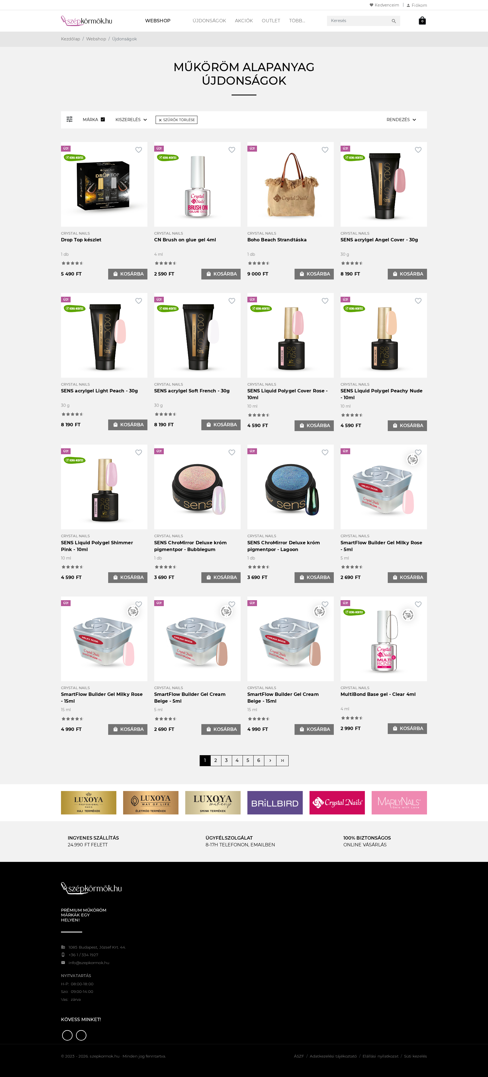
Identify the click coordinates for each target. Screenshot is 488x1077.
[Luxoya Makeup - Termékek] (213, 802)
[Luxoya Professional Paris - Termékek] (88, 802)
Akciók (244, 20)
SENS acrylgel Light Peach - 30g (99, 391)
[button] (67, 1035)
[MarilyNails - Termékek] (399, 802)
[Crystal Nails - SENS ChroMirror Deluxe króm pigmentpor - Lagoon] (290, 487)
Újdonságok (209, 20)
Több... (297, 20)
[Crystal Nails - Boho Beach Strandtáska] (290, 184)
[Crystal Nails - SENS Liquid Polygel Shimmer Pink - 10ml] (104, 487)
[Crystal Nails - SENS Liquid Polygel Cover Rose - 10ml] (290, 335)
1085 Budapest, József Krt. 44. (97, 947)
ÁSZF (299, 1056)
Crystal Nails (75, 233)
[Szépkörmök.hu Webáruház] (93, 20)
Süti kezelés (415, 1056)
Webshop (158, 20)
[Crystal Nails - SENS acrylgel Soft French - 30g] (197, 335)
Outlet (271, 20)
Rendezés (402, 119)
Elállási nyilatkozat (380, 1056)
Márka (94, 119)
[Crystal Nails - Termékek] (337, 802)
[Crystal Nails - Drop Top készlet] (104, 184)
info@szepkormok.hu (89, 962)
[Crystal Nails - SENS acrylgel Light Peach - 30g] (104, 335)
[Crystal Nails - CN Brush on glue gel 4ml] (197, 184)
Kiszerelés (132, 119)
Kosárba (128, 274)
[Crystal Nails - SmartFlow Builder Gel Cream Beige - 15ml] (290, 639)
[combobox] (358, 21)
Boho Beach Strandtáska (277, 240)
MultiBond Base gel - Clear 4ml (378, 694)
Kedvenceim (384, 5)
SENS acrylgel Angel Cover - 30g (379, 240)
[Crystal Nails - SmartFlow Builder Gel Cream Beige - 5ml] (197, 639)
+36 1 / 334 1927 (83, 955)
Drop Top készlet (81, 240)
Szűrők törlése (176, 120)
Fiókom (416, 5)
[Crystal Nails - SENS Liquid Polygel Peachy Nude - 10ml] (384, 335)
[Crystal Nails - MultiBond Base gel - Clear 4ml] (384, 639)
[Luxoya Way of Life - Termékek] (150, 802)
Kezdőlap (70, 38)
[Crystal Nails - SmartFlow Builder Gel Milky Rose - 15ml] (104, 639)
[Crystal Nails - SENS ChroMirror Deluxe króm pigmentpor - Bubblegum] (197, 487)
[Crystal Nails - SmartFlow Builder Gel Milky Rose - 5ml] (384, 487)
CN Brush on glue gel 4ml (185, 240)
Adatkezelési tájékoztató (333, 1056)
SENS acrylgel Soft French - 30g (192, 391)
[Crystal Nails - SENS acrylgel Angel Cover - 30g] (384, 184)
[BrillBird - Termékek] (275, 802)
